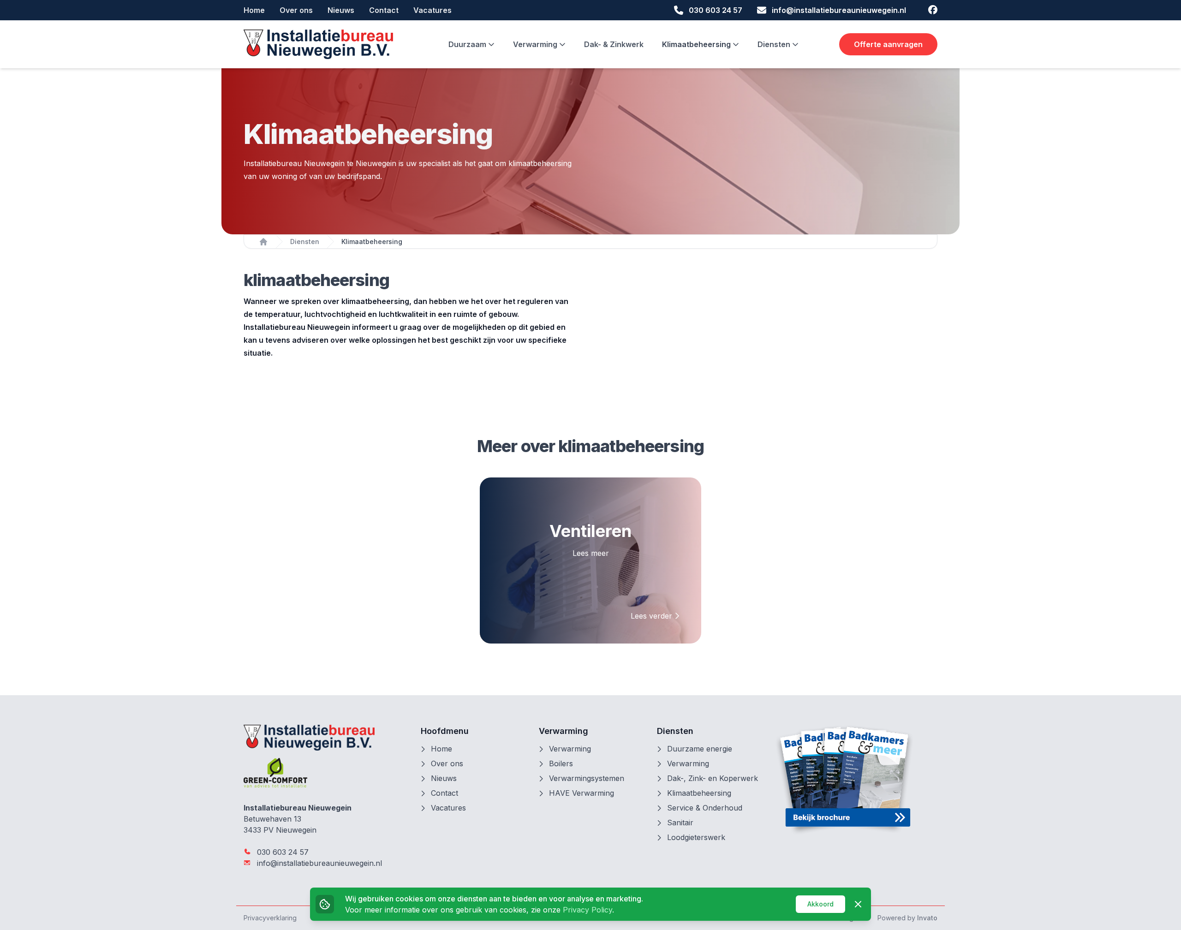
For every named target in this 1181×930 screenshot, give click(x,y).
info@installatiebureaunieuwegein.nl (318, 863)
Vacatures (432, 10)
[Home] (263, 241)
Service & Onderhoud (704, 807)
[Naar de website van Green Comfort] (325, 772)
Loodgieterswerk (696, 837)
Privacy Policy (587, 909)
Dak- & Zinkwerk (614, 44)
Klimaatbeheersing (697, 44)
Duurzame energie (699, 748)
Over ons (296, 10)
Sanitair (680, 822)
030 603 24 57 (282, 852)
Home (254, 10)
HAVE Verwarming (581, 793)
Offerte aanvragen (888, 44)
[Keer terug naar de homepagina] (318, 44)
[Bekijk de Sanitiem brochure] (856, 780)
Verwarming (536, 44)
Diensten (775, 44)
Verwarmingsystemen (586, 778)
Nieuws (341, 10)
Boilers (561, 763)
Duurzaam (468, 44)
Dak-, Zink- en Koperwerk (712, 778)
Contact (384, 10)
